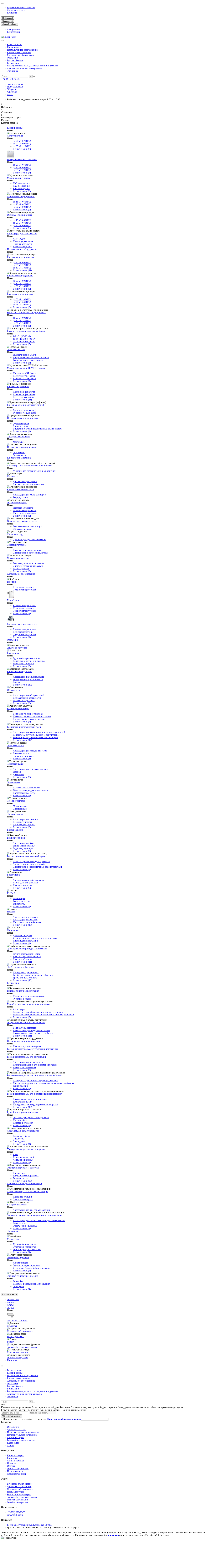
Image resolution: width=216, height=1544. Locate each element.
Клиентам (6, 1422)
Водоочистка (13, 874)
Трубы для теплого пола (25, 977)
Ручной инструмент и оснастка (22, 1112)
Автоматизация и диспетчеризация (24, 68)
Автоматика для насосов (25, 917)
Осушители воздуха (17, 502)
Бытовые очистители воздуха (27, 526)
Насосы (11, 911)
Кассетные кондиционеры (20, 275)
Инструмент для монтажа (25, 972)
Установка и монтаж (17, 1320)
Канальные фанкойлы (24, 394)
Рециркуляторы (21, 497)
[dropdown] (2, 3)
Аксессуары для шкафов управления (31, 1210)
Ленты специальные (23, 1160)
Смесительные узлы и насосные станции (27, 1191)
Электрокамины (15, 814)
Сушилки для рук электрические (29, 539)
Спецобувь (18, 1138)
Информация (7, 1450)
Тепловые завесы (15, 745)
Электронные (20, 808)
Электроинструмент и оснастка (23, 1167)
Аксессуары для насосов (25, 919)
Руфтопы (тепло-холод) (24, 410)
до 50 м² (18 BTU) (22, 267)
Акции (10, 1302)
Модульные (19, 442)
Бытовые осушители (23, 508)
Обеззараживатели (22, 529)
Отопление (12, 57)
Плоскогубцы (20, 1120)
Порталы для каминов (24, 824)
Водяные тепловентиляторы (27, 550)
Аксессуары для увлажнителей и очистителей (30, 465)
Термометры (19, 903)
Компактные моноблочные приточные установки (38, 1012)
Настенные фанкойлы (24, 391)
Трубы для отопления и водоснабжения (33, 975)
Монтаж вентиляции (17, 1352)
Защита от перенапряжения (26, 1265)
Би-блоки (11, 582)
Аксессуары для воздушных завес (30, 750)
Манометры (19, 898)
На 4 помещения (21, 188)
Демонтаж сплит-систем (19, 1486)
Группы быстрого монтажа (26, 658)
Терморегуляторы (16, 801)
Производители (15, 1471)
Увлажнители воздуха (18, 558)
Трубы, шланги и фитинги (20, 967)
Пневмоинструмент (23, 1123)
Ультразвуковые (21, 568)
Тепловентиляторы (16, 545)
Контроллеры (19, 1223)
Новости (11, 1463)
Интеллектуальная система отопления (32, 716)
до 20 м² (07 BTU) (22, 141)
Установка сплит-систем (19, 1484)
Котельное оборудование (19, 671)
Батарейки (18, 1281)
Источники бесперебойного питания (31, 1268)
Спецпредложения (16, 1474)
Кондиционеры (14, 47)
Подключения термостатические (29, 719)
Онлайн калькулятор (17, 1502)
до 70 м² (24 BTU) (22, 302)
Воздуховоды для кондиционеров (30, 1099)
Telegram (11, 89)
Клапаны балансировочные (27, 956)
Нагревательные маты (24, 793)
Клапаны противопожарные (27, 1046)
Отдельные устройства (24, 1247)
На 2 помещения (21, 183)
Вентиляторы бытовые (24, 1028)
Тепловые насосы (16, 349)
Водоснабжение (15, 60)
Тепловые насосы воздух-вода (28, 360)
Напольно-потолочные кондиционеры (26, 312)
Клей (15, 1154)
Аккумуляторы (20, 1262)
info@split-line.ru (15, 86)
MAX (10, 94)
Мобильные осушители (24, 510)
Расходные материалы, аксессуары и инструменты (32, 65)
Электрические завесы (24, 756)
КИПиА (11, 893)
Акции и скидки (15, 1437)
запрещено (113, 1535)
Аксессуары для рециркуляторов (29, 494)
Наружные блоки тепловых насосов (31, 357)
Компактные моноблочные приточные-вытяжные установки (43, 1014)
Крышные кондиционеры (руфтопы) (25, 405)
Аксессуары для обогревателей (28, 695)
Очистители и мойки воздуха (22, 521)
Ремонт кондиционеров (19, 1494)
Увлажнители (19, 455)
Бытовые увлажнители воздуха (28, 563)
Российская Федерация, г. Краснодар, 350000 (29, 1525)
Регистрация (13, 32)
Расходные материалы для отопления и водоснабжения (34, 1075)
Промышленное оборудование (22, 50)
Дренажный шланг (22, 1101)
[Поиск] (34, 76)
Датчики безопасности (24, 1244)
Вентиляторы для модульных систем (31, 1030)
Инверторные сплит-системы (22, 159)
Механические (20, 806)
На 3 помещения (21, 186)
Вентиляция (13, 63)
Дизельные (18, 774)
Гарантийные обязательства (21, 7)
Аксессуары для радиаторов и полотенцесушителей (39, 732)
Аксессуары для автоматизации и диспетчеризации (39, 1220)
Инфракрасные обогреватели (27, 698)
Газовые (17, 772)
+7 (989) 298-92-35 (10, 79)
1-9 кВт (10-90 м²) (22, 336)
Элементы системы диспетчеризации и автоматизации (34, 1215)
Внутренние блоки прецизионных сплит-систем (37, 428)
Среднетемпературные (24, 589)
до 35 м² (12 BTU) (22, 146)
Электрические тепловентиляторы (30, 552)
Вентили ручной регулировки (28, 713)
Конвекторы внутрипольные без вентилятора (35, 735)
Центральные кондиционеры (21, 447)
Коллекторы (13, 653)
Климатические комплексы (20, 489)
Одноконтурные (21, 423)
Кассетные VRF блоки (24, 376)
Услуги (10, 1307)
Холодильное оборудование (21, 55)
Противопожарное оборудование (23, 1041)
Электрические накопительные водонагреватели (37, 867)
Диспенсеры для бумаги (25, 481)
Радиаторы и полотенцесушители (24, 727)
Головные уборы (21, 1136)
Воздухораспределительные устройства (33, 1033)
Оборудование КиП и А (25, 1225)
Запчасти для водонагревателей (29, 864)
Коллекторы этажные (23, 663)
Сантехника (13, 930)
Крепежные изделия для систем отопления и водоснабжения (43, 1083)
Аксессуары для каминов (25, 819)
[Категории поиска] (2, 40)
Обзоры (11, 1466)
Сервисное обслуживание (20, 1331)
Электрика (12, 71)
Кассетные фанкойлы (23, 397)
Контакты (12, 12)
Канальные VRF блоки (24, 378)
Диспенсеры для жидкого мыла (28, 484)
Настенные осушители (24, 513)
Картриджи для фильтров (25, 882)
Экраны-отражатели (23, 244)
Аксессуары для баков (24, 843)
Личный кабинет (15, 1460)
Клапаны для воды (22, 885)
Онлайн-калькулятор (17, 1357)
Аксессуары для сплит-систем (22, 233)
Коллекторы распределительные (29, 661)
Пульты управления (23, 241)
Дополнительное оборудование (28, 880)
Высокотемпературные (24, 605)
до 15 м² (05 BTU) (22, 201)
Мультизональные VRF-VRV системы (26, 368)
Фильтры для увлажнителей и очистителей (34, 471)
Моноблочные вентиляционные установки (28, 1004)
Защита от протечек (17, 647)
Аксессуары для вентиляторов (28, 1062)
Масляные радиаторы (24, 700)
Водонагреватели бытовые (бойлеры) (26, 856)
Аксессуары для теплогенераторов (30, 769)
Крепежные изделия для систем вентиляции (35, 1064)
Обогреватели (14, 690)
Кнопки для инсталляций (25, 940)
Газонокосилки (20, 1178)
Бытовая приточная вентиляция (23, 991)
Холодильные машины (18, 436)
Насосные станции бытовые (27, 922)
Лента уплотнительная (24, 1067)
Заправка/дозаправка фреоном (22, 1347)
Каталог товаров (15, 1455)
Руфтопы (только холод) (25, 413)
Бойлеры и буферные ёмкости (28, 679)
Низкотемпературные (24, 587)
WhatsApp (12, 92)
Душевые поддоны (22, 935)
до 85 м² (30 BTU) (22, 304)
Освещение (18, 1286)
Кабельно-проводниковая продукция (31, 1284)
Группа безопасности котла (26, 954)
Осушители (19, 452)
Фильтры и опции (22, 999)
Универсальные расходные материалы (26, 1149)
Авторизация (13, 29)
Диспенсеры (13, 476)
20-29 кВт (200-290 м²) (24, 341)
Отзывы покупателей (18, 1468)
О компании (13, 1299)
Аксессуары (19, 1009)
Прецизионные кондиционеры (22, 418)
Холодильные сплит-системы (22, 624)
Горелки (17, 682)
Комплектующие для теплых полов (30, 790)
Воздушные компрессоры (25, 1175)
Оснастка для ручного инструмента (31, 1117)
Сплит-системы (15, 135)
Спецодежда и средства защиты (23, 1130)
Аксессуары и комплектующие (28, 677)
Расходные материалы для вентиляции (26, 1057)
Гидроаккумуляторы (23, 848)
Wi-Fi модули (19, 238)
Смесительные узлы (23, 1199)
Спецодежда (19, 1141)
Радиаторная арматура (18, 708)
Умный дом (13, 1239)
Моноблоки (13, 600)
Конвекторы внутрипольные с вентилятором (35, 737)
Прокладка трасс (15, 1336)
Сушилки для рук (16, 534)
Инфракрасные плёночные (26, 787)
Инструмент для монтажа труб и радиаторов (35, 1080)
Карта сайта (13, 1443)
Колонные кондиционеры (20, 294)
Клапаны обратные (22, 959)
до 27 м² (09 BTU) (22, 143)
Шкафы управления (17, 1204)
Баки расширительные (24, 845)
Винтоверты (19, 1173)
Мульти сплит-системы (18, 178)
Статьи (10, 1305)
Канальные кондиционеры (20, 257)
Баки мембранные (16, 838)
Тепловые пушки (15, 764)
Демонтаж (12, 1326)
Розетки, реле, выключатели (27, 1249)
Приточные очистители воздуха (29, 996)
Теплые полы (13, 782)
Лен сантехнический (23, 1157)
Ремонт (10, 1341)
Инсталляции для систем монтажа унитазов (35, 938)
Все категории (14, 44)
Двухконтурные (21, 426)
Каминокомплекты (22, 822)
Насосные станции (22, 1196)
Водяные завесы (21, 753)
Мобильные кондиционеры (21, 196)
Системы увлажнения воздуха (28, 566)
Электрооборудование (18, 1257)
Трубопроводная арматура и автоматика (27, 948)
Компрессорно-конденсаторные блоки (26, 331)
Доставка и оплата (16, 10)
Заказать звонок (15, 84)
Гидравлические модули (25, 355)
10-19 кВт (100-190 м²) (24, 339)
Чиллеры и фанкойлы (18, 386)
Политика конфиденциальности (23, 1432)
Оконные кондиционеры (19, 215)
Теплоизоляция (20, 1086)
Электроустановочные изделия (22, 1276)
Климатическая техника (19, 52)
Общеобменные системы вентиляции (26, 1022)
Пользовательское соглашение (22, 1435)
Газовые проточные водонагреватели (31, 861)
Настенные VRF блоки (24, 373)
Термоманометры (21, 901)
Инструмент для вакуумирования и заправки (35, 1104)
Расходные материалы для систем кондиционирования (34, 1094)
